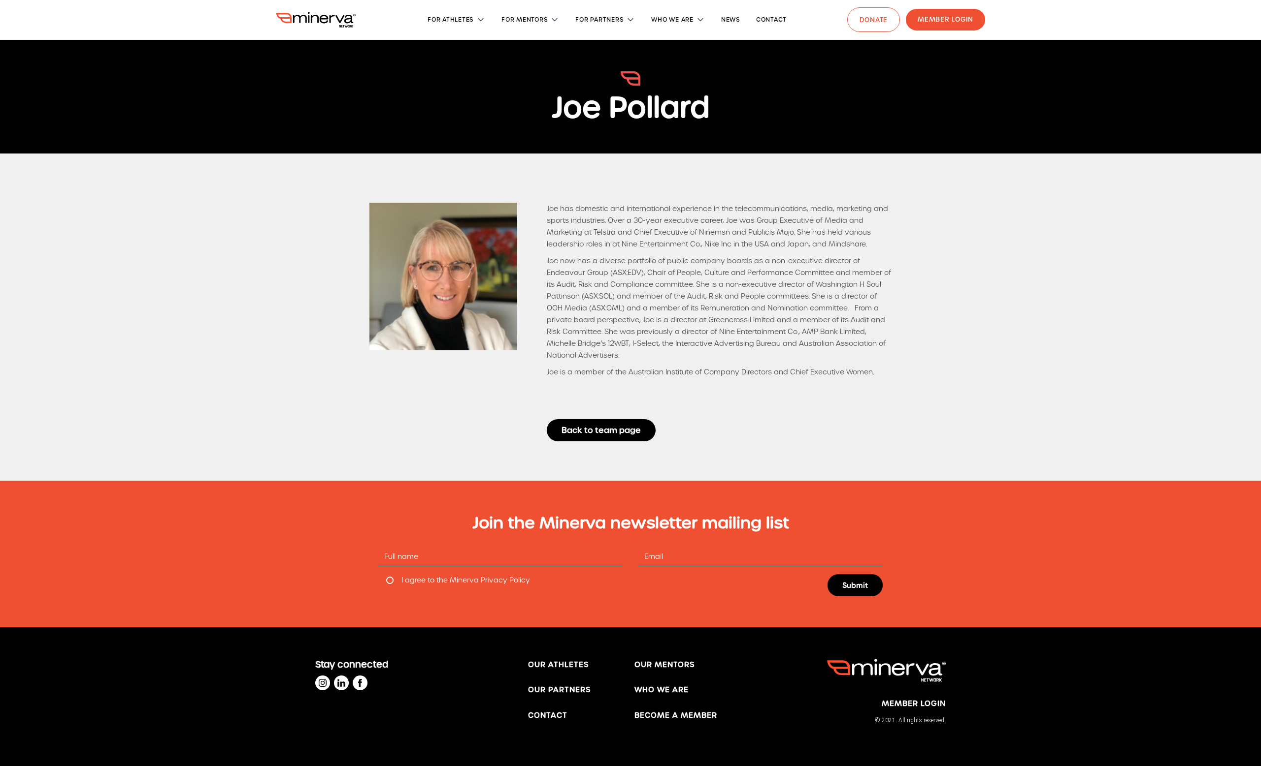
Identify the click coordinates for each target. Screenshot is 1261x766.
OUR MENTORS (664, 665)
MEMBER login (914, 703)
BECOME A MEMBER (675, 715)
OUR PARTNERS (559, 690)
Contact (547, 715)
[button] (457, 19)
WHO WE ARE (661, 690)
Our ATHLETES (558, 665)
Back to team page (601, 430)
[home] (316, 20)
